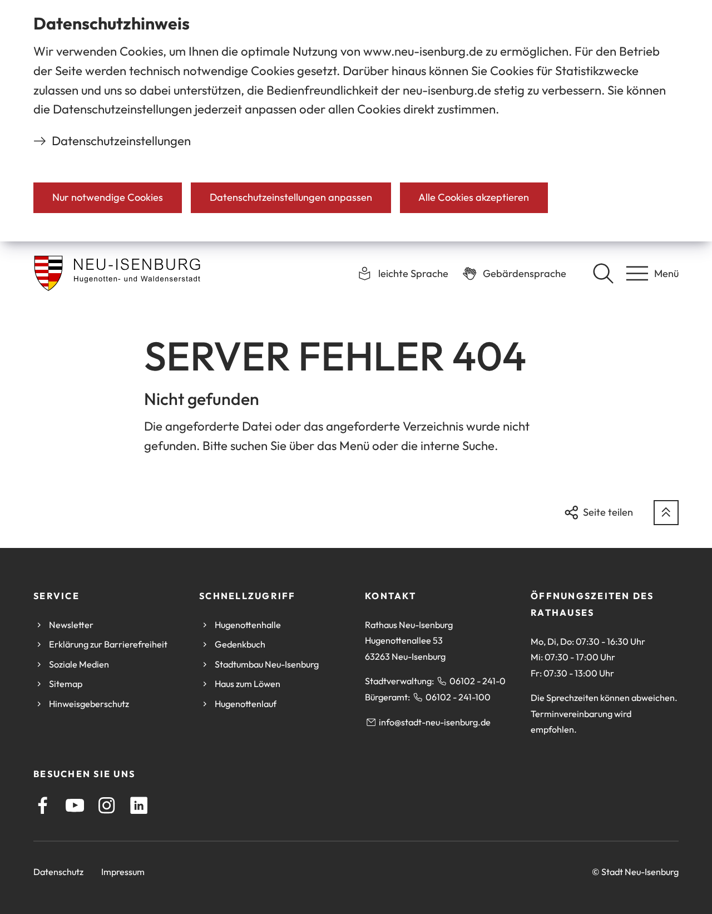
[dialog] (356, 120)
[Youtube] (75, 805)
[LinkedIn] (139, 805)
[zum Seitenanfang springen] (666, 512)
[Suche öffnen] (603, 273)
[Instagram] (106, 805)
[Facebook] (42, 805)
